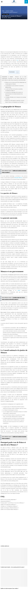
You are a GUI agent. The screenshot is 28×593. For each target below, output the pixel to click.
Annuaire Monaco (18, 177)
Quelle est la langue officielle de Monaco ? (10, 507)
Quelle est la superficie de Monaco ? (8, 504)
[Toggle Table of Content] (16, 72)
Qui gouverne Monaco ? (6, 501)
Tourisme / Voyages (5, 14)
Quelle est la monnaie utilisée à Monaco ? (10, 509)
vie (17, 60)
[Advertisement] (14, 36)
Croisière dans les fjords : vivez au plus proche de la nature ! (13, 567)
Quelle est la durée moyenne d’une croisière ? (9, 588)
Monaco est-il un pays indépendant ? (9, 499)
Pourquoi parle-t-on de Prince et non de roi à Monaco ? (12, 502)
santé (19, 290)
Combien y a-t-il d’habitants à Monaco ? (9, 506)
